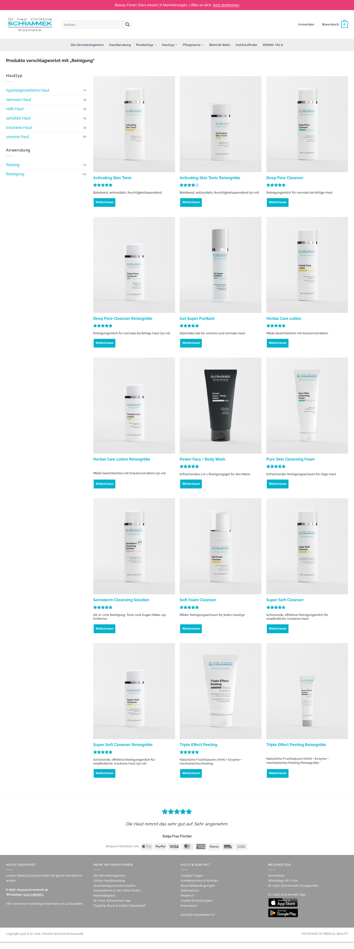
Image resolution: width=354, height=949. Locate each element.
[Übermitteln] (127, 24)
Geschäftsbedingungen (198, 885)
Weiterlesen (104, 202)
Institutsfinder (247, 45)
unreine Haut (17, 136)
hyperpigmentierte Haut (28, 90)
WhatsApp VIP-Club (283, 880)
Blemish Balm (219, 45)
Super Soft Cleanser (285, 600)
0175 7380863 (33, 894)
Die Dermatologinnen (87, 45)
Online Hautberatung (109, 880)
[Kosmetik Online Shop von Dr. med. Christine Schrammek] (30, 24)
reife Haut (15, 109)
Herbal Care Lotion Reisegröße (121, 459)
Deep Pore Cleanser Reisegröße (122, 318)
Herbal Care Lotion (283, 318)
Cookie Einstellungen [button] (196, 900)
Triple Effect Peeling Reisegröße (296, 744)
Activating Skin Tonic (112, 178)
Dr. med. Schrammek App (112, 900)
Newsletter (276, 875)
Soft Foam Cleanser (198, 600)
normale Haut (18, 99)
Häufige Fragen (192, 875)
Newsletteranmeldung (197, 5)
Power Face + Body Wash (202, 459)
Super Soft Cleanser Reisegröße (123, 744)
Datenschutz (190, 890)
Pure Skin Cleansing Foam (290, 459)
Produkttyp (144, 45)
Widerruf (187, 895)
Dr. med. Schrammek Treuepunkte (293, 885)
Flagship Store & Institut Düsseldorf (119, 905)
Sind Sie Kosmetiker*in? (198, 915)
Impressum (189, 905)
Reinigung (15, 174)
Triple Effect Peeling (198, 744)
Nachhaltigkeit (104, 895)
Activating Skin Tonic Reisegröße (210, 178)
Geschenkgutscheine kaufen (114, 885)
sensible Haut (18, 118)
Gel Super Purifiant (197, 318)
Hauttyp (168, 45)
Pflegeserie (192, 45)
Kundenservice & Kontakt (199, 880)
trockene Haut (19, 127)
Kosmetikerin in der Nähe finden (117, 890)
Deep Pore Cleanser (284, 178)
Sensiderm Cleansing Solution (121, 600)
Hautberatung (120, 45)
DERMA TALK (273, 45)
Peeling (13, 165)
